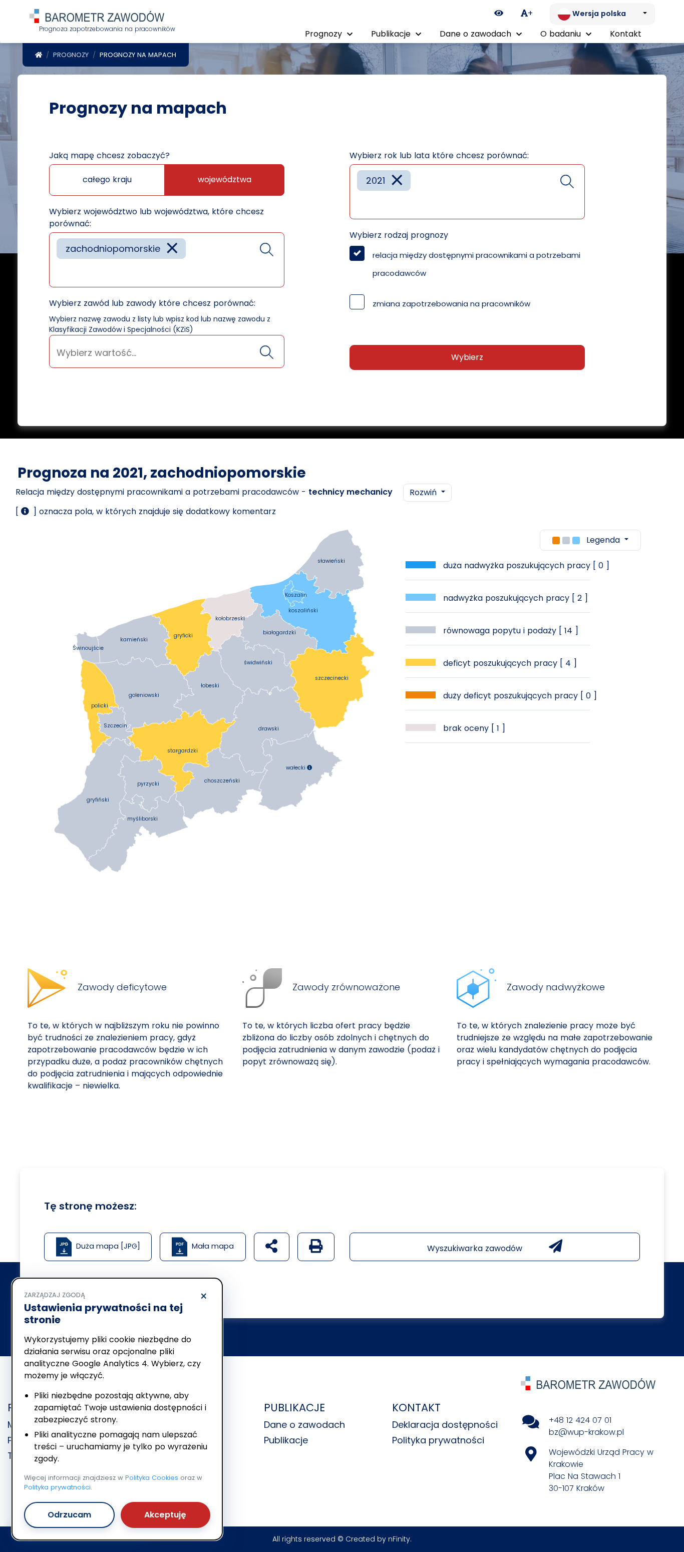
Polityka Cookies (151, 1477)
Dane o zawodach (304, 1424)
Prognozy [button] (325, 34)
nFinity (399, 1539)
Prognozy (71, 55)
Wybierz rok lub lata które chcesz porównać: (439, 155)
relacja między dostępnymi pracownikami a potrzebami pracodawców (476, 264)
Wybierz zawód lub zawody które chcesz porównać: (152, 303)
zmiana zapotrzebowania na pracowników (451, 303)
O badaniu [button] (561, 34)
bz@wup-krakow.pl (586, 1432)
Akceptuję (165, 1514)
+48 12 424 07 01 (580, 1420)
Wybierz (467, 357)
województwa (224, 179)
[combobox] (166, 259)
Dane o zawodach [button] (477, 34)
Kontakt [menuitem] (625, 34)
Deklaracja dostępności (445, 1424)
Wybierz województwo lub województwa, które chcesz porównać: (156, 217)
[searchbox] (60, 272)
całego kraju (107, 179)
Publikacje (286, 1440)
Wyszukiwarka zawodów (476, 1248)
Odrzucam (69, 1514)
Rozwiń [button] (424, 492)
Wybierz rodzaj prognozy (399, 235)
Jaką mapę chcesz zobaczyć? (109, 155)
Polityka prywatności (438, 1440)
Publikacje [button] (392, 34)
